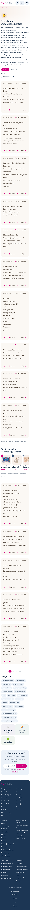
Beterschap (4, 807)
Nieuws (15, 898)
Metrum (3, 873)
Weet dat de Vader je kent (10, 345)
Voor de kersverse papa (9, 717)
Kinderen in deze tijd (9, 230)
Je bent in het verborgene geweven (13, 595)
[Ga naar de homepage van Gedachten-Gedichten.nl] (6, 3)
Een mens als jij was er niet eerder (13, 405)
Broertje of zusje (18, 684)
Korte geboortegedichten (9, 721)
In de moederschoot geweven (11, 531)
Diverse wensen (6, 816)
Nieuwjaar (19, 810)
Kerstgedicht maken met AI (20, 837)
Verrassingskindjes (7, 699)
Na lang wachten (7, 691)
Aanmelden (21, 766)
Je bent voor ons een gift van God (12, 117)
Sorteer (3, 73)
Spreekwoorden (6, 879)
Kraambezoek (19, 706)
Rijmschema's (5, 870)
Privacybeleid (15, 891)
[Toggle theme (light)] (22, 3)
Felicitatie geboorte (7, 680)
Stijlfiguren (4, 876)
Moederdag (19, 798)
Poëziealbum (5, 829)
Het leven (4, 841)
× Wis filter (14, 69)
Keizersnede (19, 699)
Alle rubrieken (5, 856)
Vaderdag (19, 801)
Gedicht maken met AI (22, 826)
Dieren (3, 835)
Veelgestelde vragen (20, 874)
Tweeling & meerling (20, 688)
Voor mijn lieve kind (7, 844)
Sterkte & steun (6, 804)
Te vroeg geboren (20, 691)
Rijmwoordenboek (7, 864)
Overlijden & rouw (7, 801)
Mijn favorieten (6, 853)
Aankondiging (6, 684)
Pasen (18, 807)
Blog (15, 902)
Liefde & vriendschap (5, 825)
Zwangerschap (20, 680)
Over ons (19, 864)
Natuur (3, 838)
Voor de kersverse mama (9, 713)
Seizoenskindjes (22, 695)
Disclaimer (15, 895)
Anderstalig (11, 695)
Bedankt (4, 810)
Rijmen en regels (6, 867)
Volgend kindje (6, 688)
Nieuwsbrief (20, 878)
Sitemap (15, 906)
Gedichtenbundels (22, 870)
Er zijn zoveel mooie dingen (11, 158)
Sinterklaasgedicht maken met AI (22, 832)
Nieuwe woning (6, 813)
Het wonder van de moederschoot (12, 261)
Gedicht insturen (21, 867)
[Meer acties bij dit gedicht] (17, 110)
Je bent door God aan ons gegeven (13, 560)
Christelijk (5, 69)
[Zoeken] (17, 3)
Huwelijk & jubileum (7, 795)
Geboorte (4, 8)
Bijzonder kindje (14, 702)
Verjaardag (4, 792)
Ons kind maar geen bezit (10, 293)
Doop (3, 710)
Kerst (17, 792)
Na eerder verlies (7, 706)
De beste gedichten (7, 850)
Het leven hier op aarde (9, 485)
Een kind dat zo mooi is (9, 374)
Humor (3, 847)
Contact (18, 881)
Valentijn (19, 804)
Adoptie (4, 702)
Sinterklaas (19, 795)
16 (20, 671)
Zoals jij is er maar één (9, 626)
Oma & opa (11, 710)
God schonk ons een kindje (10, 201)
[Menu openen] (27, 3)
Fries (3, 695)
